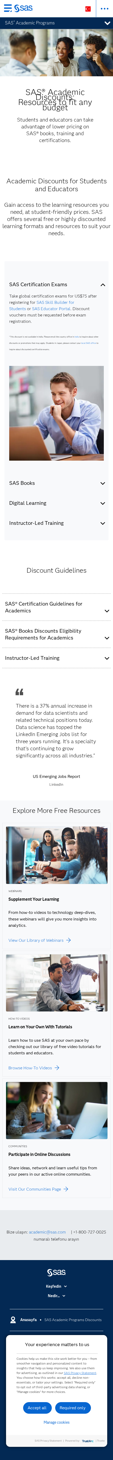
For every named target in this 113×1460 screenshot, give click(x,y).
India (77, 336)
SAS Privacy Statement (80, 1373)
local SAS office (88, 343)
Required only (73, 1407)
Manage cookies (57, 1422)
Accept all (37, 1407)
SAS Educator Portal (51, 308)
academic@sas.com (47, 1232)
